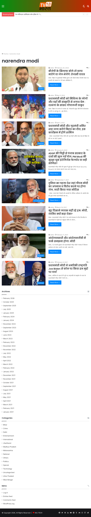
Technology (7, 469)
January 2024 (8, 320)
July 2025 (7, 309)
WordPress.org (8, 504)
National (6, 454)
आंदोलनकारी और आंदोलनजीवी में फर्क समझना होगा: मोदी (67, 239)
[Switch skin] (84, 7)
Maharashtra (8, 450)
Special (6, 465)
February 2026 (8, 298)
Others (5, 458)
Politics (6, 461)
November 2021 (9, 379)
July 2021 (6, 394)
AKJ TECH (38, 513)
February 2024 (8, 317)
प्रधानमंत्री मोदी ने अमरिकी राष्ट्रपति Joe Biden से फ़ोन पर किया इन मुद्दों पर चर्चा (68, 269)
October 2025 (8, 302)
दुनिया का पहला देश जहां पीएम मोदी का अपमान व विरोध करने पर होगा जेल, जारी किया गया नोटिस (68, 186)
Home (5, 54)
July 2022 (7, 353)
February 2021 (8, 408)
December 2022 (9, 346)
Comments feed (9, 500)
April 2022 (7, 361)
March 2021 (7, 405)
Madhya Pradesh (9, 447)
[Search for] (88, 7)
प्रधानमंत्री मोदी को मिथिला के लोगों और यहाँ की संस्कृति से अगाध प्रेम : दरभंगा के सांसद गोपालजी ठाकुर (67, 102)
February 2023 (8, 342)
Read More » (55, 85)
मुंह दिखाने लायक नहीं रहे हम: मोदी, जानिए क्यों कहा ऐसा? (68, 212)
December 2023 (9, 324)
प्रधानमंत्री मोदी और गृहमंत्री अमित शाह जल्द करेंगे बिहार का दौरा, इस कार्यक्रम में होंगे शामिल (67, 129)
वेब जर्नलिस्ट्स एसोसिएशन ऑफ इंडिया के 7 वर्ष (28, 14)
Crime (5, 428)
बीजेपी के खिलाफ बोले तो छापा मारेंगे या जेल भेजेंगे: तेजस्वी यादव (66, 72)
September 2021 (9, 386)
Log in (5, 493)
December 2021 (9, 375)
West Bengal (8, 480)
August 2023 (8, 331)
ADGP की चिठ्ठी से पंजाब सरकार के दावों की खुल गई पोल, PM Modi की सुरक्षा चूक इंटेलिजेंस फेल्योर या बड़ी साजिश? (67, 158)
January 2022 (8, 372)
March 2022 (7, 364)
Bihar (5, 425)
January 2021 (8, 412)
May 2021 (7, 397)
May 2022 (7, 357)
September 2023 (9, 328)
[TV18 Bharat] (45, 6)
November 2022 (9, 350)
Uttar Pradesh (8, 476)
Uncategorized (8, 472)
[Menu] (3, 7)
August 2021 (8, 390)
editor (52, 68)
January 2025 (8, 313)
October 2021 (8, 383)
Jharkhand (7, 443)
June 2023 (7, 335)
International (8, 439)
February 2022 (8, 368)
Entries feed (7, 496)
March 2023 (8, 339)
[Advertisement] (45, 34)
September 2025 (9, 306)
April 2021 (7, 401)
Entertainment (8, 436)
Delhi (5, 432)
